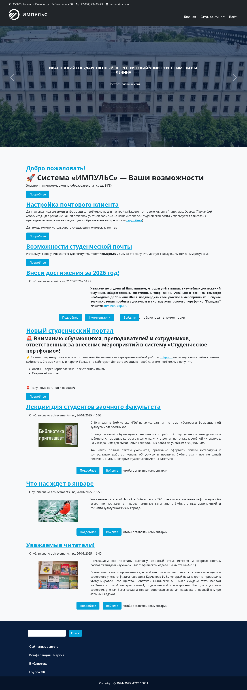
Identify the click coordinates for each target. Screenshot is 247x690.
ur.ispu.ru (166, 357)
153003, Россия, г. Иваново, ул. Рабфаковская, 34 (43, 4)
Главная (190, 17)
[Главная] (15, 14)
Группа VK (37, 672)
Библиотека (38, 663)
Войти (233, 17)
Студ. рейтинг (211, 17)
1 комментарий (99, 318)
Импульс (34, 14)
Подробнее (39, 194)
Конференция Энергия (46, 655)
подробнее (134, 220)
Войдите (130, 318)
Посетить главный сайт (124, 84)
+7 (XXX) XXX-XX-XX (92, 4)
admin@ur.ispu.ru (121, 4)
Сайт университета (43, 646)
